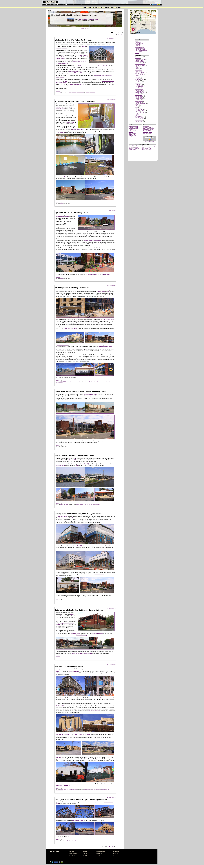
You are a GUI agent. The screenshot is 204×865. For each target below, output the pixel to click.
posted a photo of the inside (105, 346)
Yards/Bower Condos (140, 64)
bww (78, 381)
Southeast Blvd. (139, 85)
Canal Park (138, 93)
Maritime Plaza (138, 121)
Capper (61, 203)
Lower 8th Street (132, 133)
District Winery (138, 70)
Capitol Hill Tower (139, 117)
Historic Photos (146, 128)
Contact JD (80, 4)
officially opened (73, 71)
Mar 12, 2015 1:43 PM (111, 797)
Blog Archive (146, 126)
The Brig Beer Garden (73, 381)
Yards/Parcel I (138, 42)
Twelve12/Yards (139, 89)
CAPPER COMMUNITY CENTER (82, 734)
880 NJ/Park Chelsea (64, 381)
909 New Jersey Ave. (140, 103)
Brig (61, 349)
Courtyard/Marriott (139, 118)
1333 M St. (138, 45)
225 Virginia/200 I (139, 96)
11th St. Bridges (139, 86)
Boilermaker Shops (139, 91)
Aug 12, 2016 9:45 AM (111, 99)
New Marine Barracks (140, 49)
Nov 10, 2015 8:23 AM (111, 285)
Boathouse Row (132, 135)
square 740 (87, 92)
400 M (136, 111)
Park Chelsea (138, 81)
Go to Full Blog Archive (85, 28)
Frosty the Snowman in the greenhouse (82, 653)
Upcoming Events (146, 148)
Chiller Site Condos (139, 43)
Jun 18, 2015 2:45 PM (111, 608)
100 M (136, 105)
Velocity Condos (139, 101)
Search (70, 4)
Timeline (97, 857)
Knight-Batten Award (147, 149)
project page (106, 274)
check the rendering (98, 697)
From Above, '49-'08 (147, 132)
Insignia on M (138, 71)
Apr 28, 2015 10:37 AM (111, 664)
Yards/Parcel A (138, 44)
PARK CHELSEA (60, 706)
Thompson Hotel (139, 56)
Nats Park (65, 4)
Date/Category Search (149, 141)
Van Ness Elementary (81, 635)
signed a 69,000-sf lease (61, 48)
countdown (104, 706)
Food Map (85, 853)
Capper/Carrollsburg (133, 126)
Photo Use (115, 857)
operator (85, 441)
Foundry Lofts (138, 97)
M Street (131, 129)
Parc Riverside (138, 87)
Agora (136, 67)
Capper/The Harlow (139, 61)
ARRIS (57, 671)
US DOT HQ (138, 114)
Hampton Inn (138, 84)
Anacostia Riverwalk (133, 127)
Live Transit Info (146, 147)
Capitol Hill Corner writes (81, 65)
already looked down (61, 669)
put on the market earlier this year (76, 84)
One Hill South (138, 73)
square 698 (82, 92)
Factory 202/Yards (139, 51)
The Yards (131, 132)
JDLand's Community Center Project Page (87, 19)
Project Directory (57, 4)
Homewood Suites (139, 74)
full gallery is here (62, 176)
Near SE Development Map (148, 146)
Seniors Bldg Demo (139, 110)
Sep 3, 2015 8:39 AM (111, 453)
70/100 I (137, 108)
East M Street (132, 134)
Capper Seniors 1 (139, 116)
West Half (137, 58)
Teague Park (138, 102)
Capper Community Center (101, 65)
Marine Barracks (139, 120)
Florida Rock (86, 504)
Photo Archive (49, 4)
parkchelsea (103, 381)
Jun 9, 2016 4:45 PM (111, 210)
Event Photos (72, 857)
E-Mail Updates (132, 149)
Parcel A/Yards (108, 381)
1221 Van (137, 68)
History (84, 857)
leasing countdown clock (76, 294)
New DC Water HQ (139, 62)
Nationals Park (138, 109)
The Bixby (137, 77)
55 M (136, 104)
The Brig (137, 80)
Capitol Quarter (138, 95)
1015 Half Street (139, 98)
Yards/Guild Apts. (139, 60)
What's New (85, 855)
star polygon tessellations (94, 710)
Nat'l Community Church (141, 50)
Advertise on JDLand (134, 148)
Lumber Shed (138, 90)
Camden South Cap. (140, 92)
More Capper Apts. (139, 47)
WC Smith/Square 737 (105, 789)
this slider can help (92, 274)
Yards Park (138, 99)
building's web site (69, 122)
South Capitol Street (133, 130)
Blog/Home (71, 851)
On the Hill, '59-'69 (147, 130)
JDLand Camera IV (60, 132)
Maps (152, 128)
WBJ (66, 81)
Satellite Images (99, 855)
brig (61, 600)
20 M (136, 115)
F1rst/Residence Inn (140, 72)
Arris (108, 291)
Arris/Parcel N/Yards (59, 382)
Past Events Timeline (148, 129)
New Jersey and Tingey (62, 345)
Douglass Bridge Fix (140, 113)
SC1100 (137, 53)
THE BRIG (58, 757)
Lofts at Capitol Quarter (108, 319)
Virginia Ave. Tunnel (140, 65)
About (74, 4)
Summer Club (59, 107)
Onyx (136, 107)
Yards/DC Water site (140, 48)
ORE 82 (137, 76)
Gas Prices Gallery (147, 133)
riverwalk (78, 92)
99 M (136, 66)
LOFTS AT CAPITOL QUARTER (63, 734)
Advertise (115, 855)
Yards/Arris (138, 83)
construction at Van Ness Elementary (93, 240)
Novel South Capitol (140, 59)
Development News (72, 92)
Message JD (115, 853)
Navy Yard (131, 136)
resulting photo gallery (77, 129)
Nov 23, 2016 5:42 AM (111, 38)
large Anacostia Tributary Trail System (75, 73)
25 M (136, 41)
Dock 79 (137, 78)
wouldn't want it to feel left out (63, 785)
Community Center (139, 79)
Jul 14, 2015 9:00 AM (111, 511)
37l (60, 92)
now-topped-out (73, 671)
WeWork (84, 46)
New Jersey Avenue (133, 128)
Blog (43, 4)
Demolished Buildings (148, 127)
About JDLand (116, 851)
